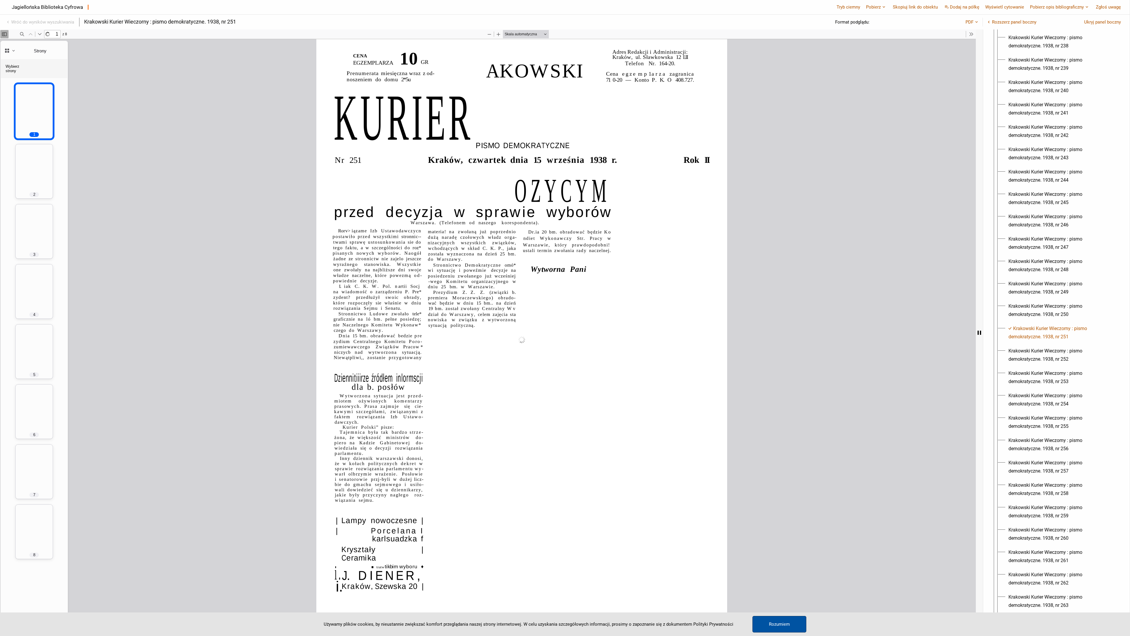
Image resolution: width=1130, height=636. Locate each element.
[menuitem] (1062, 42)
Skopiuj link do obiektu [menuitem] (915, 7)
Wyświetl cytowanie (1004, 7)
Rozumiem (779, 624)
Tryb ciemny (848, 7)
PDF (969, 22)
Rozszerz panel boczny (1014, 22)
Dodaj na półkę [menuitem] (964, 7)
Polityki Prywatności (713, 624)
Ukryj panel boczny (1102, 22)
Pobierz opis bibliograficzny (1057, 7)
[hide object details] (979, 332)
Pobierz (873, 7)
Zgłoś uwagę (1108, 7)
